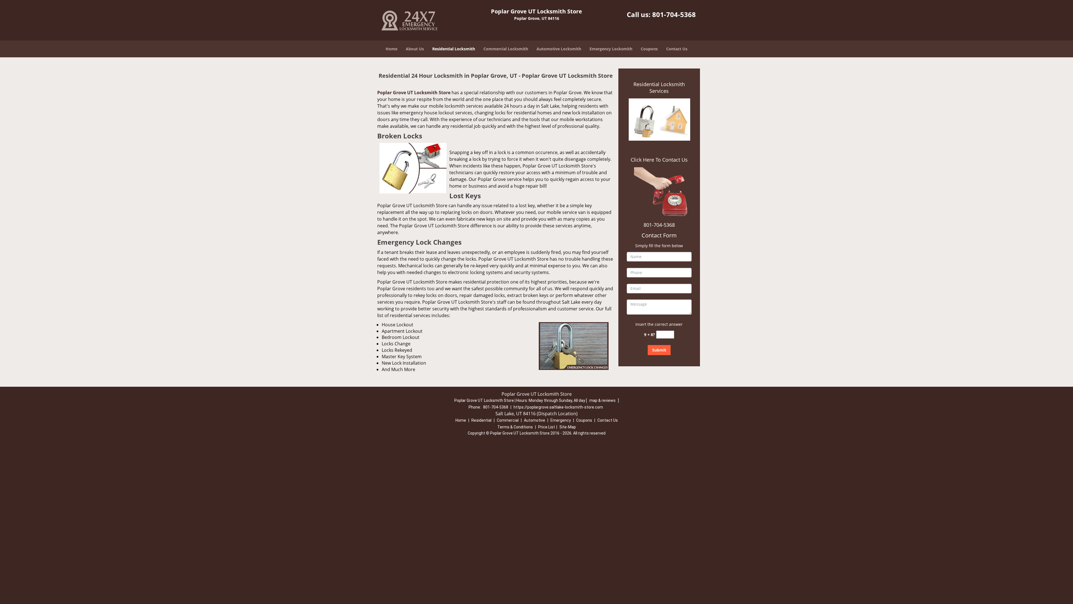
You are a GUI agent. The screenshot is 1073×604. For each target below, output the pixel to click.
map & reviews (602, 400)
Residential (481, 420)
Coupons (649, 48)
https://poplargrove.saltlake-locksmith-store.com (558, 407)
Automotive (534, 420)
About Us (415, 48)
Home (391, 48)
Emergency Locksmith (611, 48)
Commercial (508, 420)
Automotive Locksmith (558, 48)
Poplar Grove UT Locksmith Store (413, 92)
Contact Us (676, 48)
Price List (546, 427)
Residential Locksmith (453, 48)
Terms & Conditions (515, 427)
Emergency (560, 420)
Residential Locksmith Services (659, 87)
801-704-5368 (674, 14)
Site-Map (567, 427)
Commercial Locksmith (505, 48)
